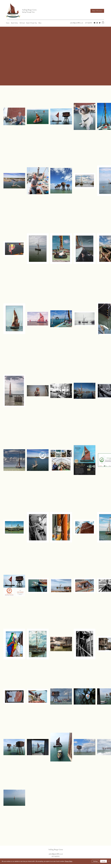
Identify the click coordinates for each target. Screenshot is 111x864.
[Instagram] (97, 23)
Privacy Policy (68, 861)
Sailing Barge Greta (29, 10)
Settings (95, 861)
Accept (103, 861)
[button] (103, 22)
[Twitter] (100, 23)
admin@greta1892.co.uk (76, 23)
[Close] (109, 861)
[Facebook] (94, 23)
